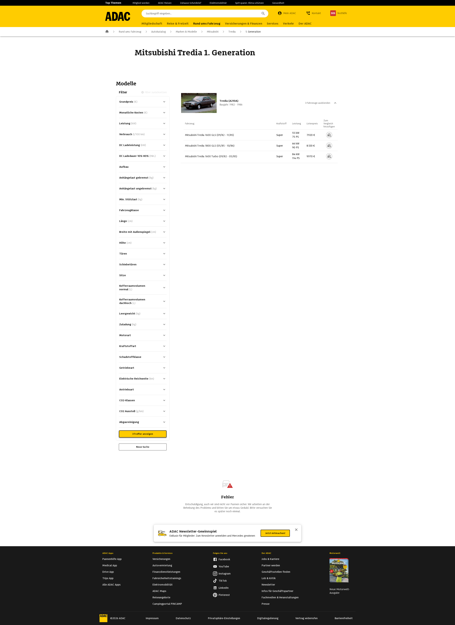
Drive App (108, 571)
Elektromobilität (218, 2)
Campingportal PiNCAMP (167, 603)
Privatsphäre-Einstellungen (224, 618)
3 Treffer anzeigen (142, 433)
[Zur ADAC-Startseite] (117, 16)
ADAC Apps (107, 553)
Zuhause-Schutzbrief (190, 2)
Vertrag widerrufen (306, 618)
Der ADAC (266, 553)
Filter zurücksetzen (156, 92)
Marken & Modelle (186, 31)
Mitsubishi (212, 31)
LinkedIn (224, 587)
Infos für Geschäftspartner (277, 591)
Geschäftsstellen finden (276, 571)
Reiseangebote (161, 597)
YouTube (224, 566)
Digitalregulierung (267, 618)
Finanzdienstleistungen (166, 571)
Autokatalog (158, 31)
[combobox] (204, 13)
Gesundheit (278, 2)
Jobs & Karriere (270, 559)
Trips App (107, 578)
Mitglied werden (141, 2)
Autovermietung (162, 565)
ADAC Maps (159, 591)
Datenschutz (183, 618)
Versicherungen (161, 559)
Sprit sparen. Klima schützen (249, 2)
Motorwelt (335, 553)
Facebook (224, 559)
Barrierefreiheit (344, 618)
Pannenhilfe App (112, 559)
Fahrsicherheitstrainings (166, 578)
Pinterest (224, 595)
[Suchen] (263, 13)
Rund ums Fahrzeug (130, 31)
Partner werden (271, 565)
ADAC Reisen (165, 2)
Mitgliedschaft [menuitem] (151, 23)
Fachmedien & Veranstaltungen (280, 597)
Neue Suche (142, 446)
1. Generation (253, 31)
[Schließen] (296, 530)
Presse (265, 603)
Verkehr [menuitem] (288, 23)
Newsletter (268, 584)
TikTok (223, 580)
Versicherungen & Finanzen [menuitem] (243, 23)
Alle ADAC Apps (111, 584)
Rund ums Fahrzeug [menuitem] (206, 23)
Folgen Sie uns (220, 553)
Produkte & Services (162, 553)
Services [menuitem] (272, 23)
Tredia (232, 31)
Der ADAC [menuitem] (305, 23)
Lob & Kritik (269, 578)
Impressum (152, 618)
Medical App (109, 565)
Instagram (225, 573)
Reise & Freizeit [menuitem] (178, 23)
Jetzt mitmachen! (275, 533)
